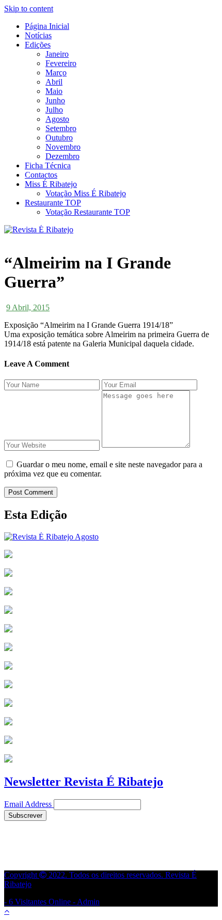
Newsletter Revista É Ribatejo (83, 781)
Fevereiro (60, 63)
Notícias (38, 35)
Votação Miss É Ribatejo (85, 193)
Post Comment (30, 492)
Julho (54, 109)
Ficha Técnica (48, 165)
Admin (88, 901)
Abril (53, 81)
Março (56, 72)
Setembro (60, 128)
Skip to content (28, 8)
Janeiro (57, 54)
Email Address (28, 804)
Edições (38, 44)
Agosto (57, 119)
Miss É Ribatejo (51, 184)
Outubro (59, 137)
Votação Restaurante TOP (87, 212)
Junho (55, 100)
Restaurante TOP (53, 202)
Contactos (41, 174)
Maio (53, 91)
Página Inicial (47, 26)
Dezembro (62, 156)
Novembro (63, 146)
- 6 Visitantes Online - (100, 888)
